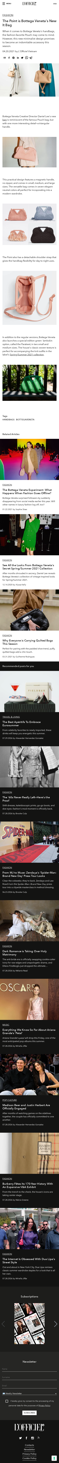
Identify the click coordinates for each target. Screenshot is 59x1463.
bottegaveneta (25, 419)
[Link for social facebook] (26, 1438)
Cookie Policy (29, 1458)
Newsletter (29, 1449)
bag (4, 119)
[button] (56, 1324)
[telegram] (31, 58)
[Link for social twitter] (20, 1438)
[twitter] (22, 58)
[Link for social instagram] (32, 1438)
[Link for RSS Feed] (38, 1438)
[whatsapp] (26, 58)
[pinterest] (13, 58)
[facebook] (9, 58)
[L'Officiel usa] (29, 4)
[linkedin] (18, 58)
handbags (8, 419)
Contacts (29, 1445)
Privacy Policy (44, 1405)
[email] (4, 58)
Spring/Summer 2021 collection (27, 354)
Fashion (7, 15)
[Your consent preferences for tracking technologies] (54, 1458)
